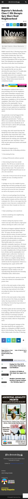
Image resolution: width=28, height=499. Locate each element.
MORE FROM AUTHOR (19, 360)
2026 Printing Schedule (6, 473)
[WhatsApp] (14, 24)
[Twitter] (11, 24)
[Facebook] (7, 24)
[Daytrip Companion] (8, 491)
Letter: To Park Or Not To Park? (21, 351)
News (8, 7)
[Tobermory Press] (8, 484)
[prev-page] (2, 386)
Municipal (3, 7)
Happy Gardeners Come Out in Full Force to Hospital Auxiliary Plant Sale (7, 353)
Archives (3, 470)
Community (4, 367)
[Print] (24, 24)
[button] (2, 2)
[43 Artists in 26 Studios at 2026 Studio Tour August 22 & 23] (5, 373)
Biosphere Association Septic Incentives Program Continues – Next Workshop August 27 (18, 380)
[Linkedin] (18, 24)
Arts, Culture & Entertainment (4, 375)
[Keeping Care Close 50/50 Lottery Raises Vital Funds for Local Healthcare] (5, 365)
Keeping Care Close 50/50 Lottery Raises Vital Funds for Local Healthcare (18, 365)
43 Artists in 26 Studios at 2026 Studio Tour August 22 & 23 (18, 373)
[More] (23, 340)
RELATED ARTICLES (7, 360)
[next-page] (5, 386)
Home (2, 5)
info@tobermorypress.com (16, 463)
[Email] (21, 24)
